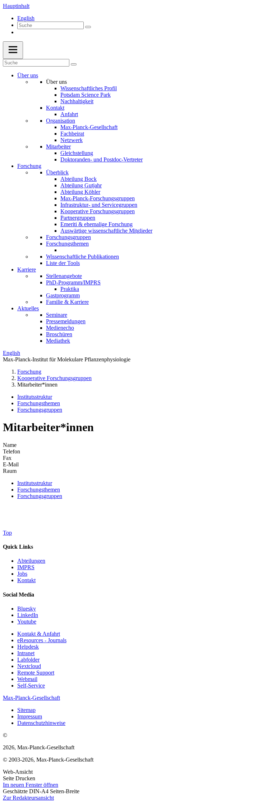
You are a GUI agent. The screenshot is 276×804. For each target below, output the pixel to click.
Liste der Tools (63, 263)
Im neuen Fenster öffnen (30, 785)
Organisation (60, 121)
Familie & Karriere (67, 302)
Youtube (26, 621)
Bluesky (26, 609)
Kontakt (55, 108)
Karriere (26, 269)
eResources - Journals (41, 640)
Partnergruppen (77, 218)
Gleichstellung (76, 153)
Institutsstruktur (34, 397)
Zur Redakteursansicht (28, 798)
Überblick (57, 172)
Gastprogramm (63, 295)
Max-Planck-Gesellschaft (89, 127)
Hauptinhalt (16, 6)
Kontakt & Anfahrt (38, 634)
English (25, 18)
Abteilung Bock (78, 179)
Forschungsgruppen (68, 237)
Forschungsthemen (67, 244)
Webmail (27, 679)
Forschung (29, 166)
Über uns (27, 75)
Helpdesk (28, 647)
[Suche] (88, 27)
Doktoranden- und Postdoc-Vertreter (101, 159)
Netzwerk (71, 140)
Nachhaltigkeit (76, 101)
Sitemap (26, 710)
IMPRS (25, 567)
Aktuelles (28, 308)
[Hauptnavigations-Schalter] (13, 50)
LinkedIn (27, 615)
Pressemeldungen (66, 321)
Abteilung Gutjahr (81, 185)
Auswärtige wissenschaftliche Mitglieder (106, 231)
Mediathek (58, 341)
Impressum (29, 716)
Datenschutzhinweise (41, 723)
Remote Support (35, 673)
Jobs (22, 574)
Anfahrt (69, 114)
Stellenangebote (64, 276)
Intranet (25, 653)
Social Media (18, 594)
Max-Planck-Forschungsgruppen (97, 198)
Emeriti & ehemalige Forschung (96, 224)
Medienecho (60, 328)
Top (7, 533)
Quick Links (18, 547)
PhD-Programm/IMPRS (73, 282)
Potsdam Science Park (85, 95)
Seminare (56, 315)
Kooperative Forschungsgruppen (97, 211)
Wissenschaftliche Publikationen (82, 256)
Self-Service (31, 685)
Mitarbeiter (58, 146)
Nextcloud (29, 666)
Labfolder (28, 660)
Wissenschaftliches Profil (88, 88)
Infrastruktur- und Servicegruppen (98, 205)
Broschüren (59, 334)
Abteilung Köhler (80, 192)
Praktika (69, 289)
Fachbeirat (72, 134)
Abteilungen (31, 561)
